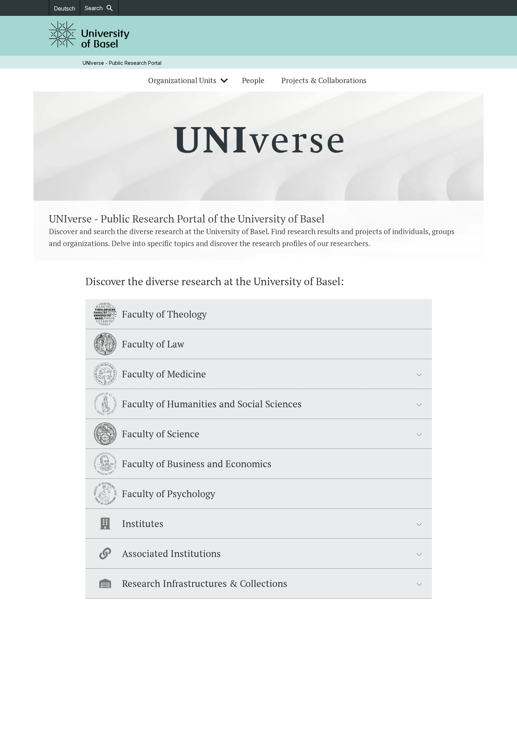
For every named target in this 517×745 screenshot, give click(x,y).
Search (99, 8)
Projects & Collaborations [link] (323, 80)
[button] (258, 374)
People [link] (253, 80)
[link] (89, 36)
